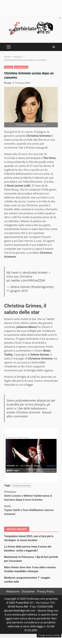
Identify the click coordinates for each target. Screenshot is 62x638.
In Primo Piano (21, 67)
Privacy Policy (45, 591)
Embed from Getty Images (17, 437)
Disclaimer (28, 591)
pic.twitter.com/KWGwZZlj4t (25, 280)
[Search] (54, 47)
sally (9, 82)
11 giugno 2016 (17, 291)
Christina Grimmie (21, 485)
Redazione (12, 591)
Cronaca (8, 67)
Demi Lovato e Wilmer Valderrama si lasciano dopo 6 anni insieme (28, 495)
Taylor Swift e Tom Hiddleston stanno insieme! (29, 510)
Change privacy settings (49, 635)
